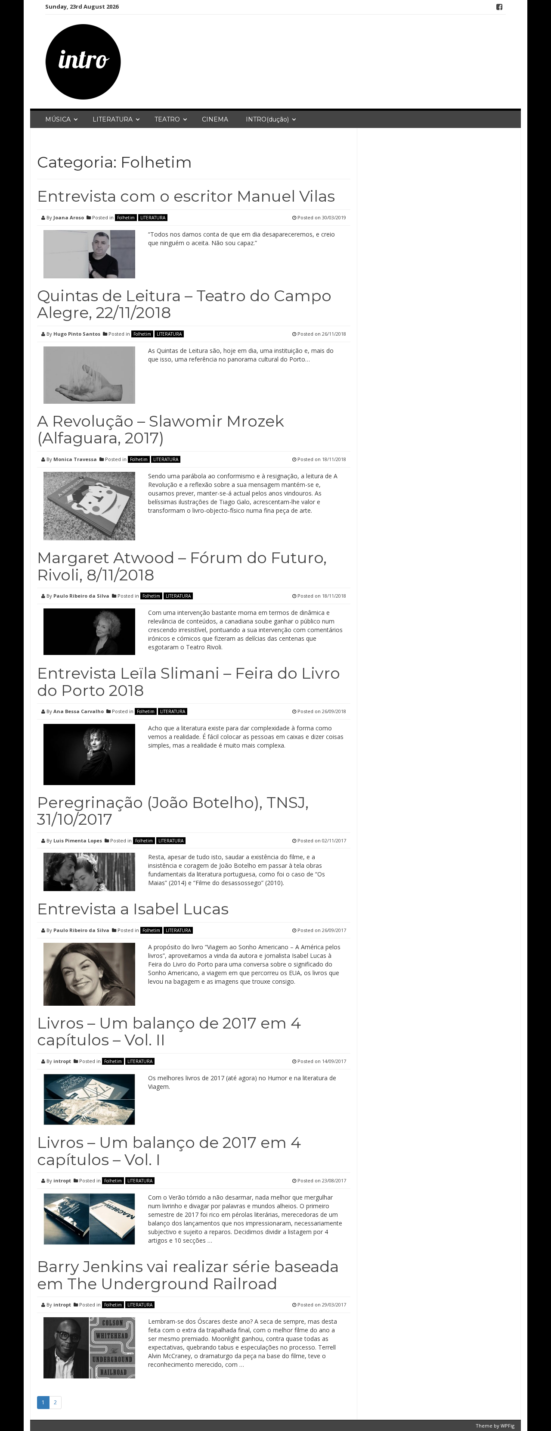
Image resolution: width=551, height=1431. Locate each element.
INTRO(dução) (267, 119)
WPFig (507, 1425)
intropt (62, 1061)
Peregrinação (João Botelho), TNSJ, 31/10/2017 (173, 811)
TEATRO (167, 119)
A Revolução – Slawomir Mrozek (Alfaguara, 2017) (160, 430)
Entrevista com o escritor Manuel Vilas (186, 196)
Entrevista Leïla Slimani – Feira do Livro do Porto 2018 (188, 682)
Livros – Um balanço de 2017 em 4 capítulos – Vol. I (169, 1151)
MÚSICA (58, 119)
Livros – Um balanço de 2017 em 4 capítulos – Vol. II (169, 1031)
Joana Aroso (68, 217)
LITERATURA (113, 119)
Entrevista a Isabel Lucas (133, 908)
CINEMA (215, 119)
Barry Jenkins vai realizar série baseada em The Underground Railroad (188, 1275)
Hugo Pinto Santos (76, 333)
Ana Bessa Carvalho (78, 711)
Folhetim (126, 218)
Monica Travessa (75, 459)
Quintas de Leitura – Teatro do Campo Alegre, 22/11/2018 (184, 304)
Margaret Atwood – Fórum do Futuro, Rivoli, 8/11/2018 (182, 566)
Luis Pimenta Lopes (77, 840)
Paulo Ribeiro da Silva (81, 595)
